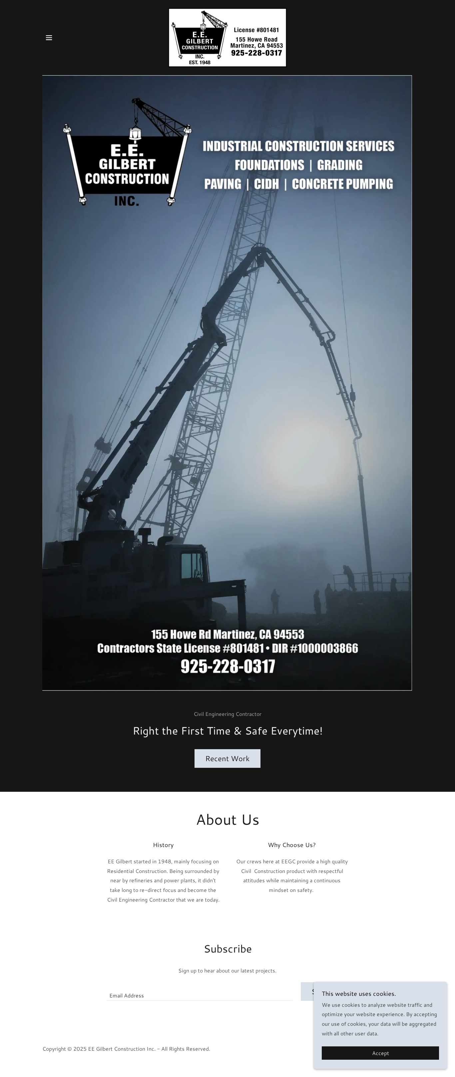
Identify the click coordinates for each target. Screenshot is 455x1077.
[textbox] (199, 991)
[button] (49, 37)
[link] (227, 37)
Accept (380, 1053)
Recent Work (227, 758)
